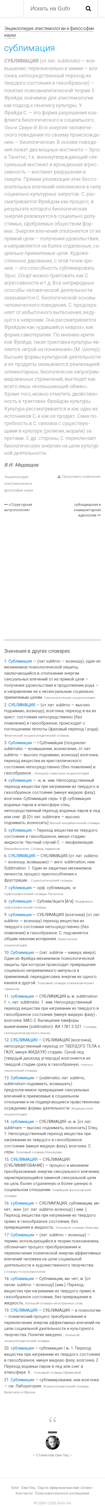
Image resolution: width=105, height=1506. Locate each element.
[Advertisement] (52, 578)
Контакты (24, 1493)
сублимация (20, 780)
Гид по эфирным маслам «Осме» (65, 1488)
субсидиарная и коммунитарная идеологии (87, 509)
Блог (15, 1488)
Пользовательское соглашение (62, 1493)
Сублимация (20, 661)
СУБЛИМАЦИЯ (21, 705)
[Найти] (88, 8)
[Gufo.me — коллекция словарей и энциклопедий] (11, 7)
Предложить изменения (81, 477)
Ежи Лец (28, 1488)
